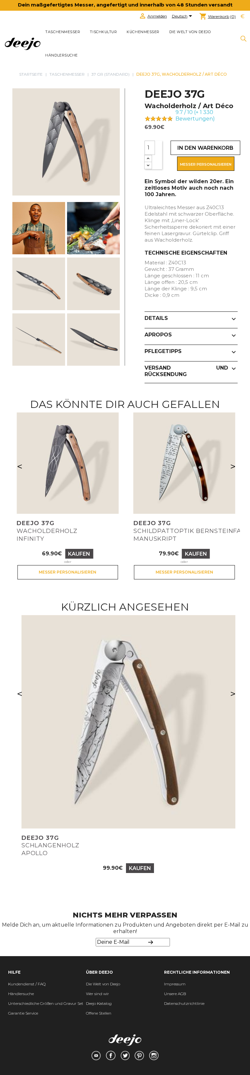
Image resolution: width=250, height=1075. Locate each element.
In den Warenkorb (205, 148)
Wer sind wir (97, 993)
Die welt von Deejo (190, 32)
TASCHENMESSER (62, 32)
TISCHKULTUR (103, 32)
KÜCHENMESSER (143, 32)
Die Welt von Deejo (103, 983)
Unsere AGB (175, 993)
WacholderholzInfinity (47, 531)
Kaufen (79, 554)
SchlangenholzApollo (50, 845)
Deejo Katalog (99, 1003)
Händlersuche (61, 55)
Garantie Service (23, 1013)
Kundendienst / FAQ (27, 983)
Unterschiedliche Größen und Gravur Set (45, 1003)
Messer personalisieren (205, 164)
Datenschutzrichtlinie (184, 1003)
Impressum (175, 983)
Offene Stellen (98, 1013)
